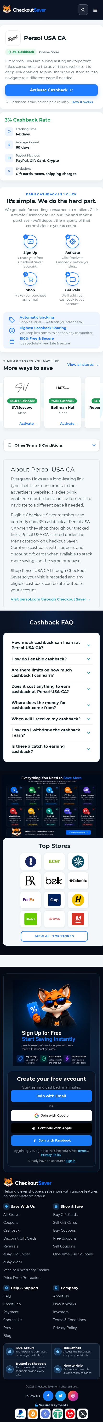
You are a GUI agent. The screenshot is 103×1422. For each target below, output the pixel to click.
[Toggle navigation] (95, 9)
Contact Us (12, 1320)
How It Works (64, 1304)
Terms (82, 1151)
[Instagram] (73, 1396)
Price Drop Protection (21, 1278)
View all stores (83, 364)
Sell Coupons (64, 1246)
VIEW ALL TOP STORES (54, 936)
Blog (7, 1336)
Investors (61, 1312)
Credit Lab (12, 1304)
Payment (11, 1312)
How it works (82, 102)
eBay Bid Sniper (16, 1254)
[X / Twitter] (60, 1396)
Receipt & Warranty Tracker (26, 1270)
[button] (51, 1115)
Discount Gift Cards (19, 1238)
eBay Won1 (12, 1262)
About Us (61, 1296)
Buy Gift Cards (65, 1214)
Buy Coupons (64, 1230)
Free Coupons (64, 1238)
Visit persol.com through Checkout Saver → (51, 599)
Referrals (10, 1246)
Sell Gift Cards (65, 1222)
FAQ (7, 1296)
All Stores (11, 1214)
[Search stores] (83, 9)
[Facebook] (48, 1396)
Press (7, 1328)
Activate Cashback (49, 90)
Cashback (11, 1230)
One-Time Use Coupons (73, 1254)
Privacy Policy (51, 1155)
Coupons (10, 1222)
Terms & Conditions (69, 1320)
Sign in (70, 1161)
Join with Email (51, 1096)
